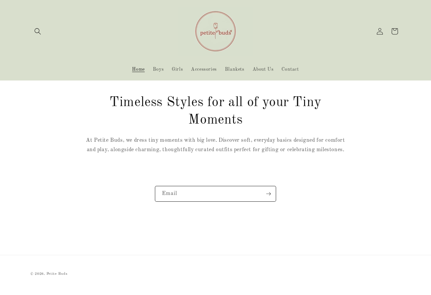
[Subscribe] (268, 194)
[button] (37, 31)
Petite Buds (57, 274)
